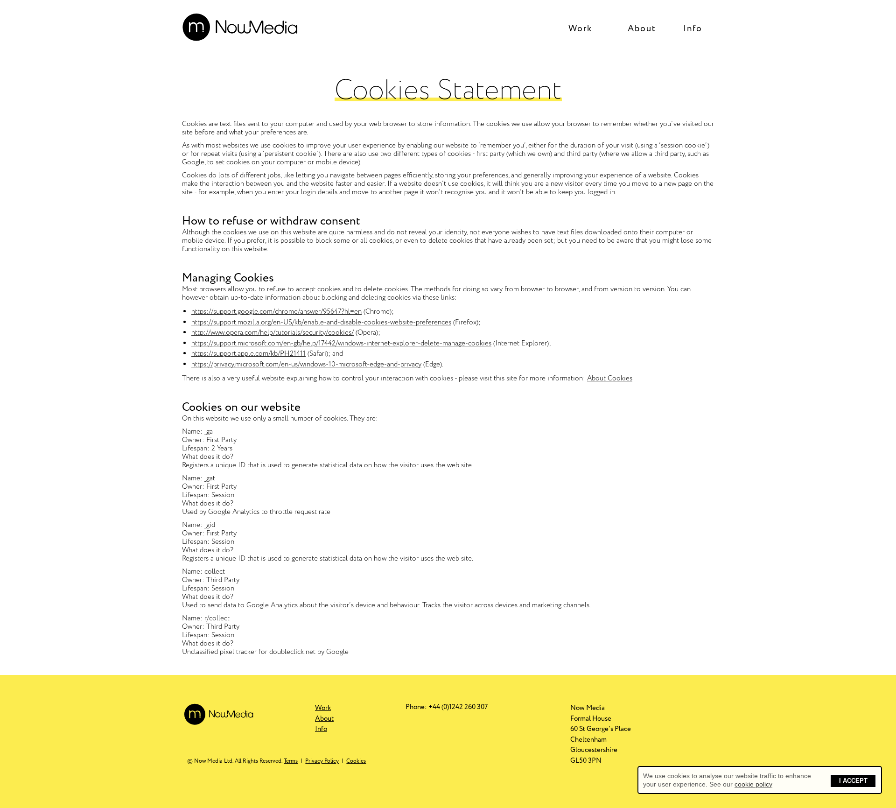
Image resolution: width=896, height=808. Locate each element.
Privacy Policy (322, 761)
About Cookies (609, 378)
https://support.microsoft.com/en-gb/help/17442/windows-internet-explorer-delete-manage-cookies (341, 343)
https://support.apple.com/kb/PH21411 (248, 354)
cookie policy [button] (753, 784)
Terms (291, 761)
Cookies (356, 761)
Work (580, 28)
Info (692, 28)
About (642, 28)
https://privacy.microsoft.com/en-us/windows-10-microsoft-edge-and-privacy (306, 364)
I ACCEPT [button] (853, 781)
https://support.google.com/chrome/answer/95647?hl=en (276, 312)
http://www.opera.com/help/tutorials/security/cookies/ (272, 333)
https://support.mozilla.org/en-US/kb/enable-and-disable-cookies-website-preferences (321, 322)
